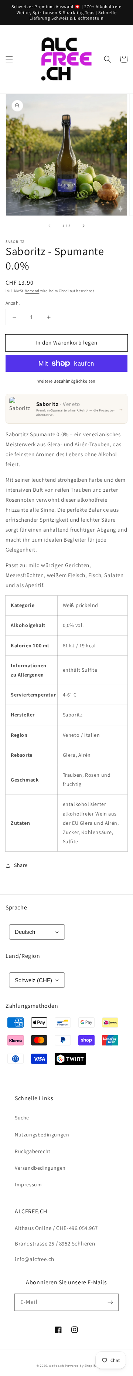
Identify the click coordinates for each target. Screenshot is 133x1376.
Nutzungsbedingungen (42, 1134)
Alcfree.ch (56, 1365)
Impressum (28, 1184)
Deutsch (25, 932)
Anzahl (13, 303)
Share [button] (21, 865)
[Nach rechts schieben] (83, 226)
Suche (22, 1117)
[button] (9, 59)
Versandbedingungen (40, 1168)
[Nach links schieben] (50, 226)
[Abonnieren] (110, 1302)
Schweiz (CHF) (33, 980)
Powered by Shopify (80, 1365)
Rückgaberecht (33, 1151)
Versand (32, 290)
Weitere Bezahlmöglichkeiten (66, 381)
